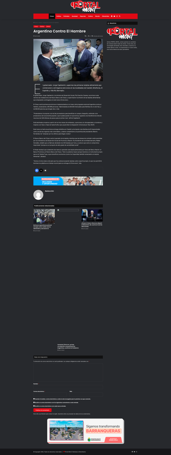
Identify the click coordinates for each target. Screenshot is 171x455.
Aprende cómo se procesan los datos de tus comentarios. (74, 414)
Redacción (49, 191)
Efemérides (105, 16)
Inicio (36, 22)
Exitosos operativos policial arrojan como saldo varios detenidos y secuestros (42, 226)
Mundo (97, 16)
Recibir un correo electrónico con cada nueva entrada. (50, 406)
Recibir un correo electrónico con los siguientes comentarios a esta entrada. (56, 402)
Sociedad (75, 16)
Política (58, 16)
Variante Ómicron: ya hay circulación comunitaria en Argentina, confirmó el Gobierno (68, 346)
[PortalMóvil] (122, 40)
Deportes (83, 16)
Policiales (66, 16)
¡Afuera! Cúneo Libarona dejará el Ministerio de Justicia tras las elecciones (91, 224)
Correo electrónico (39, 391)
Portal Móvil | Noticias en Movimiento (75, 452)
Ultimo (48, 26)
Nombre (36, 384)
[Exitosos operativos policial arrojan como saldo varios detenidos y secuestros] (44, 216)
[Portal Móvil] (85, 6)
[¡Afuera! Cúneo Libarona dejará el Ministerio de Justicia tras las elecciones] (92, 215)
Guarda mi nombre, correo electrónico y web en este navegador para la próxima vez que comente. (63, 399)
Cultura (90, 16)
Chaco (52, 16)
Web (71, 391)
